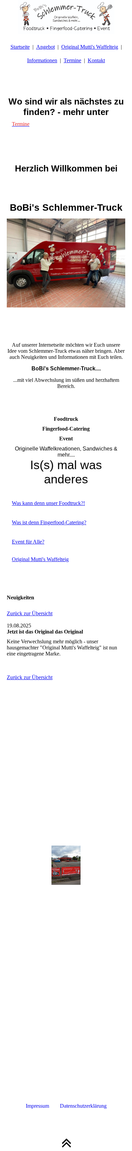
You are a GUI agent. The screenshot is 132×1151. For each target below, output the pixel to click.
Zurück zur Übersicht (29, 613)
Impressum (37, 1106)
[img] (66, 17)
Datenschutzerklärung (83, 1106)
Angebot (45, 47)
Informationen (42, 60)
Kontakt (96, 60)
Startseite (20, 47)
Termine (72, 60)
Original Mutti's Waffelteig (89, 47)
